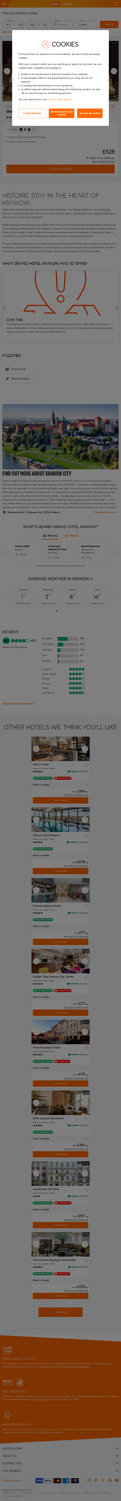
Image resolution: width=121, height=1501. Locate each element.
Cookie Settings (32, 113)
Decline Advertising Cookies (62, 113)
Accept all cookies (90, 113)
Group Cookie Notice (59, 99)
